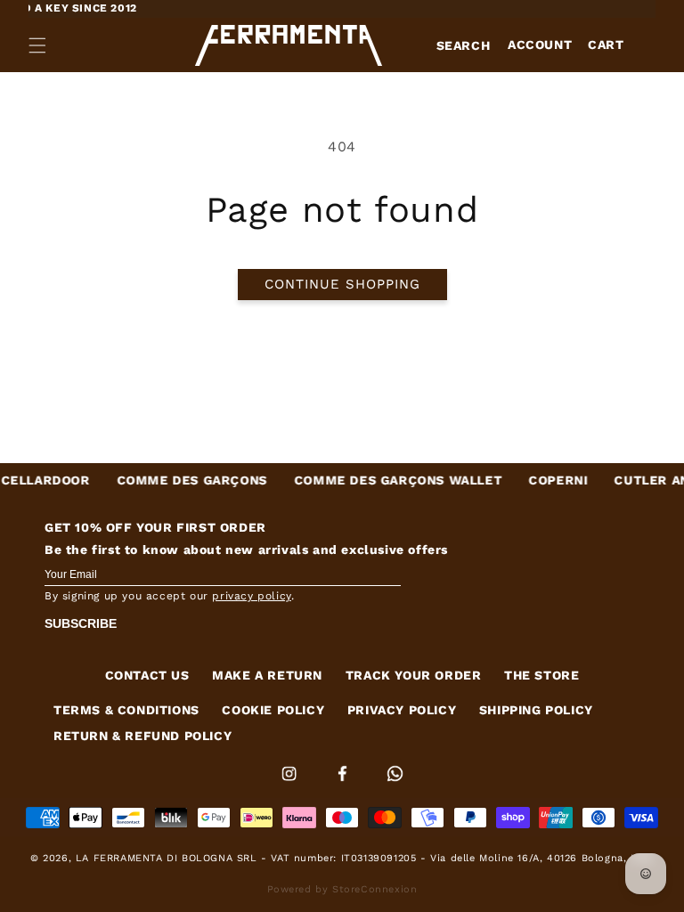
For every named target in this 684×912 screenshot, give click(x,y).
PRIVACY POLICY (401, 710)
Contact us (147, 675)
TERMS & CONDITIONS (126, 710)
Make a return (267, 675)
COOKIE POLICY (273, 710)
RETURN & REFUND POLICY (142, 736)
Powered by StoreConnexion (342, 889)
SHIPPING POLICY (536, 710)
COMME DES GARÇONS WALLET (384, 480)
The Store (541, 675)
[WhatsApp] (394, 785)
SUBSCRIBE (81, 623)
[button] (37, 45)
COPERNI (545, 480)
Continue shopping (342, 284)
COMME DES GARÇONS (178, 480)
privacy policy (251, 596)
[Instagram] (291, 785)
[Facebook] (344, 785)
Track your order (414, 675)
